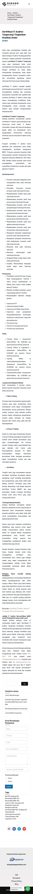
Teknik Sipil (9, 812)
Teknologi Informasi (12, 814)
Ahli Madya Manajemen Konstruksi (16, 708)
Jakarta (9, 803)
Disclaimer (16, 878)
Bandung (15, 796)
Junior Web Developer (12, 695)
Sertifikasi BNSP (11, 809)
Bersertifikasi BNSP (12, 798)
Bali (7, 796)
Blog (16, 884)
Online (10, 778)
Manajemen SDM (11, 807)
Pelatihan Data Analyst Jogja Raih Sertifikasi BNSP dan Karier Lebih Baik (16, 702)
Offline (10, 781)
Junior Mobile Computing (13, 713)
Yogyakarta (10, 819)
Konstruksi (19, 803)
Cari (24, 684)
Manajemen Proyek (12, 805)
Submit (8, 786)
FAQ (16, 875)
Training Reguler (11, 816)
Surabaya (23, 809)
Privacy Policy (16, 881)
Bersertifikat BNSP (12, 800)
